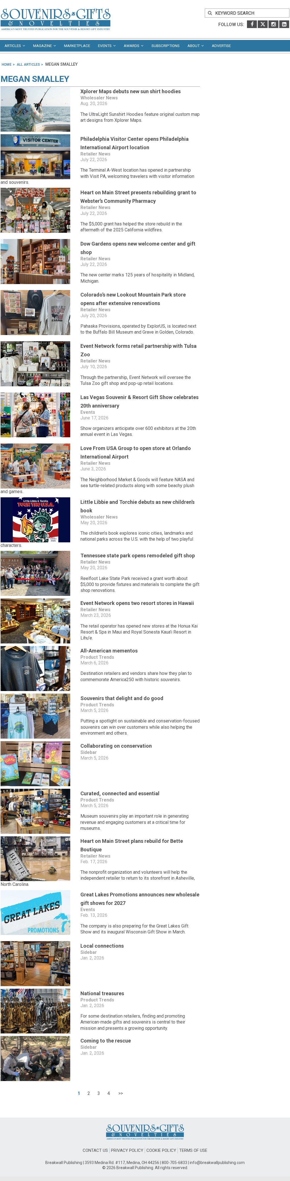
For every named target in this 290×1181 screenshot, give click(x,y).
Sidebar (88, 752)
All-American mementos (109, 651)
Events (105, 45)
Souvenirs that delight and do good (121, 698)
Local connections (102, 946)
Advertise (221, 45)
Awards (132, 45)
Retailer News (95, 154)
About (194, 45)
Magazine (43, 45)
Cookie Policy (161, 1150)
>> (120, 1093)
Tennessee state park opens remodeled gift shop (137, 555)
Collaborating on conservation (116, 746)
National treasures (102, 993)
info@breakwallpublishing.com (217, 1162)
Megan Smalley (35, 79)
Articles (14, 45)
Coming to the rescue (105, 1041)
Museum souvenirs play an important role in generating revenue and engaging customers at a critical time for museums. (134, 822)
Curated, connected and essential (119, 793)
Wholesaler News (99, 98)
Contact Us (95, 1150)
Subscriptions (166, 45)
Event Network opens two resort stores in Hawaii (137, 603)
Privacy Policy (127, 1150)
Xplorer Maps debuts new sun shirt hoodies (130, 91)
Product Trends (97, 657)
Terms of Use (193, 1150)
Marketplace (77, 45)
